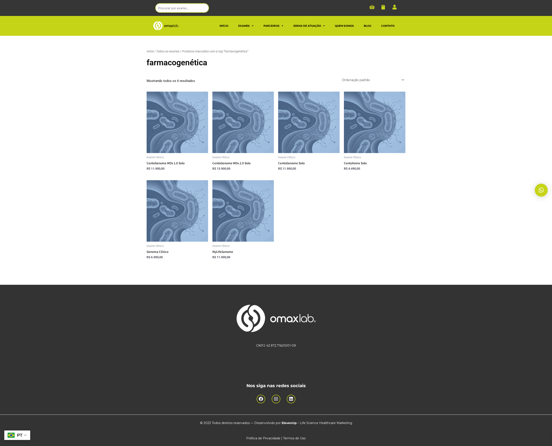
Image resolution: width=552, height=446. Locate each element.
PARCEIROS (271, 25)
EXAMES (244, 25)
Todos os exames (167, 51)
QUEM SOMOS (344, 25)
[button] (541, 190)
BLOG (367, 25)
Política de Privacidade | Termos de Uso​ (276, 438)
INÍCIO (224, 25)
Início (150, 51)
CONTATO (388, 25)
